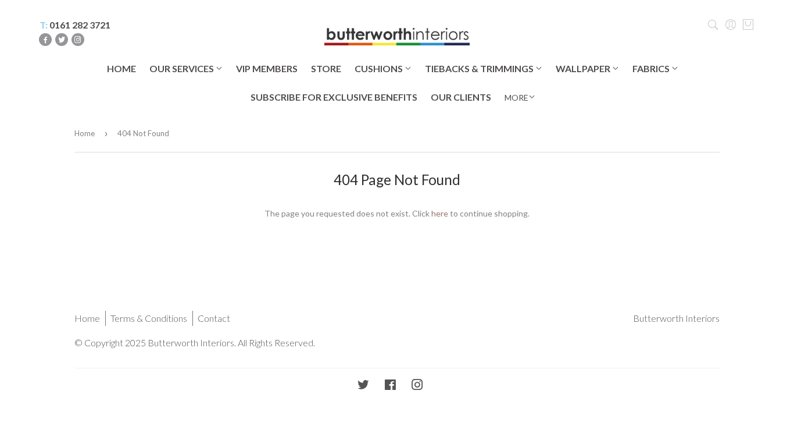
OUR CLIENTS (461, 96)
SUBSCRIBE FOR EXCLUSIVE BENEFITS (334, 96)
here (439, 213)
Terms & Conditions (148, 318)
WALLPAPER (584, 68)
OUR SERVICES (182, 68)
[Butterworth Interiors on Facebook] (390, 385)
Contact (214, 318)
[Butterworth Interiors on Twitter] (363, 385)
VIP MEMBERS (267, 68)
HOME (121, 68)
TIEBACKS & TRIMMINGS (480, 68)
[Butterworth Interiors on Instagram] (417, 385)
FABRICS (651, 68)
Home (84, 133)
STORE (326, 68)
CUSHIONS (380, 68)
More (516, 97)
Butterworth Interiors (676, 318)
